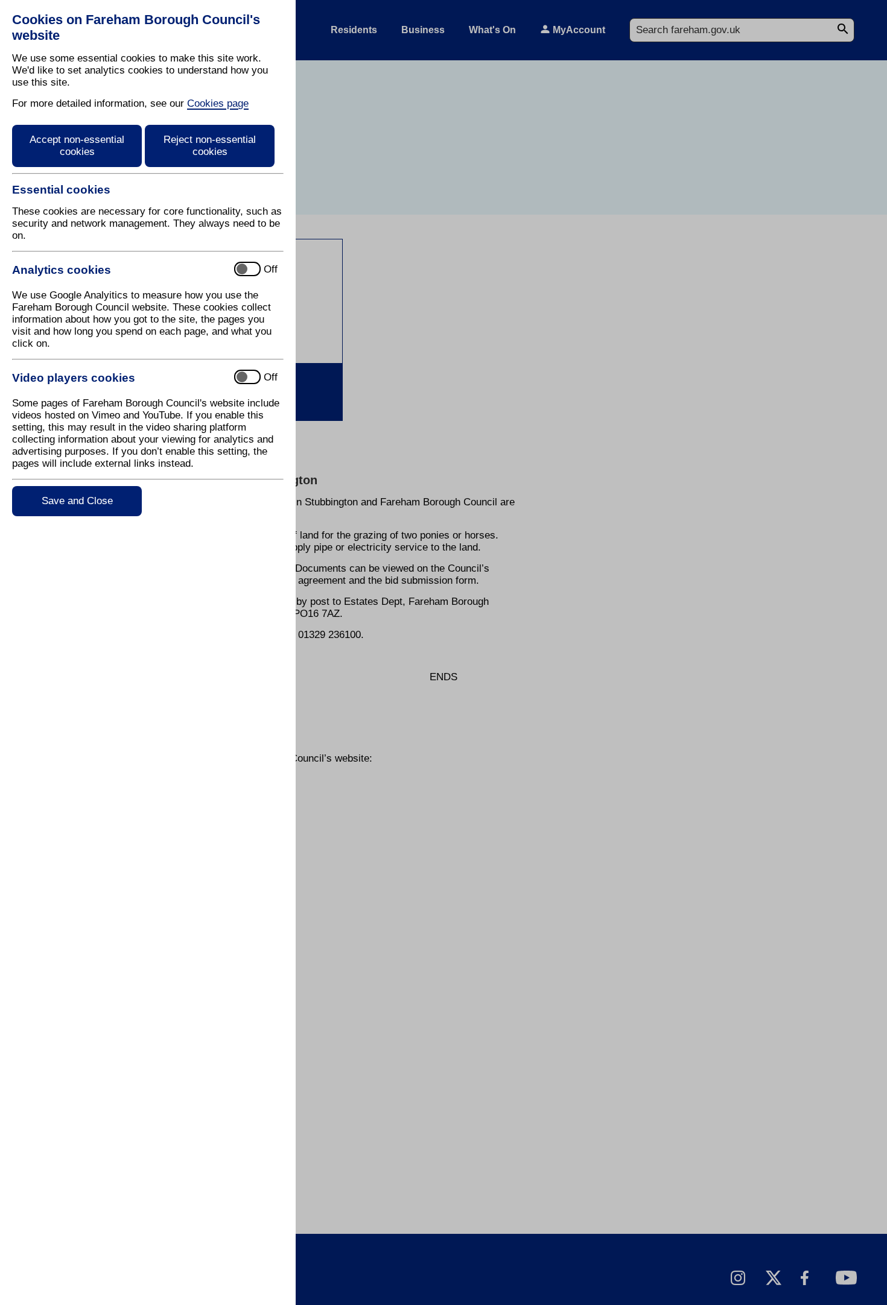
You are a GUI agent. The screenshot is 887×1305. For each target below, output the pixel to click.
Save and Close (77, 501)
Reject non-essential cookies (210, 145)
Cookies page (218, 103)
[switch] (118, 270)
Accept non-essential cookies (77, 145)
